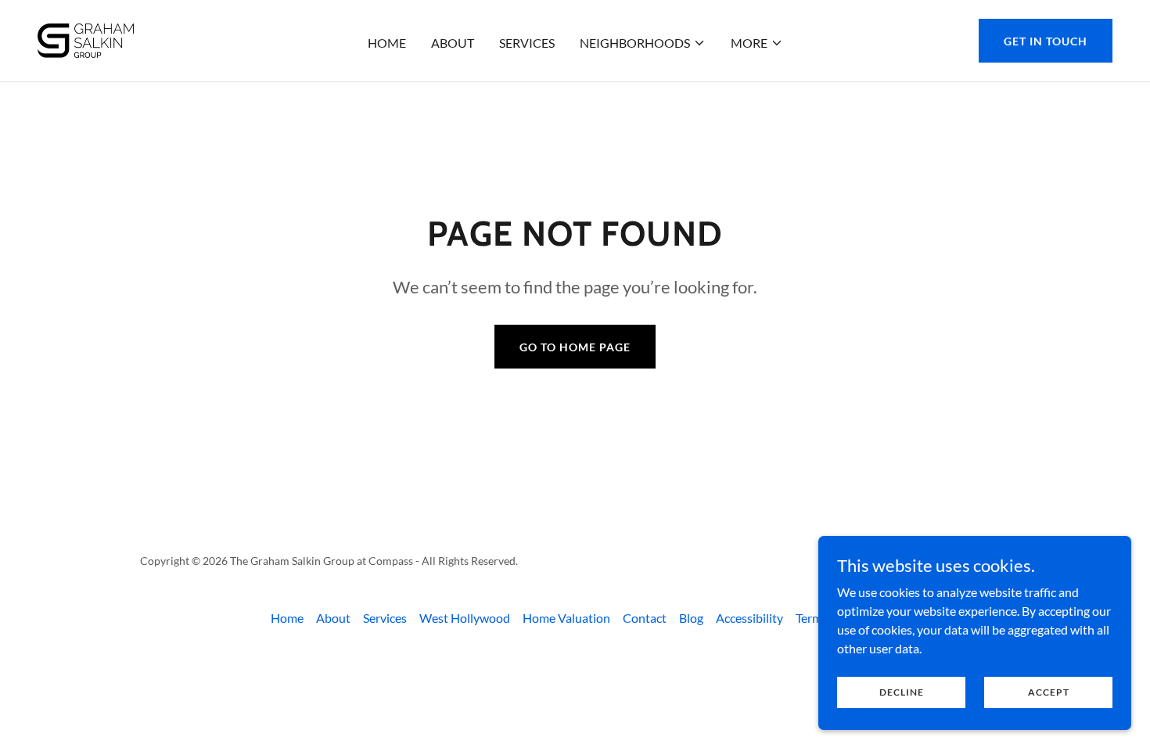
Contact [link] (645, 617)
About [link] (452, 42)
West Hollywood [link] (464, 617)
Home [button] (287, 617)
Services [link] (527, 42)
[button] (643, 43)
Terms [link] (812, 617)
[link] (86, 38)
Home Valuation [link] (566, 617)
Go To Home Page (575, 347)
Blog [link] (691, 617)
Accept (1048, 692)
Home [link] (387, 42)
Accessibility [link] (749, 617)
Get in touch (1045, 41)
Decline (901, 692)
